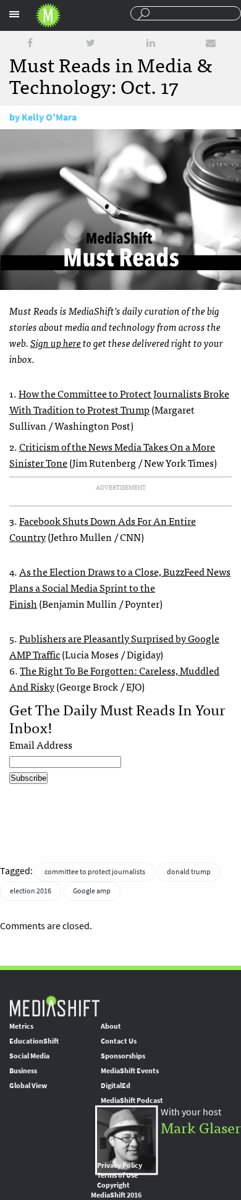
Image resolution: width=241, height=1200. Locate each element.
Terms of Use (117, 1175)
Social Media (29, 1056)
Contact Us (119, 1041)
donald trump (189, 872)
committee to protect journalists (94, 872)
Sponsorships (123, 1056)
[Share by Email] (211, 42)
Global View (28, 1086)
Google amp (92, 891)
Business (23, 1071)
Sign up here (55, 342)
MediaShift (54, 1005)
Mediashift (48, 15)
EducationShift (34, 1041)
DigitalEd (115, 1086)
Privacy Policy (119, 1165)
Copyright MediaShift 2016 (116, 1190)
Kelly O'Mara (49, 117)
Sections (14, 14)
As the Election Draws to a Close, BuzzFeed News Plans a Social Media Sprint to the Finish (119, 587)
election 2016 (30, 891)
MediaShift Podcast (132, 1100)
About (111, 1026)
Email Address (40, 744)
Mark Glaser (201, 1127)
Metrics (21, 1026)
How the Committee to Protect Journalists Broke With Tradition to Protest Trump (119, 401)
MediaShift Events (130, 1071)
